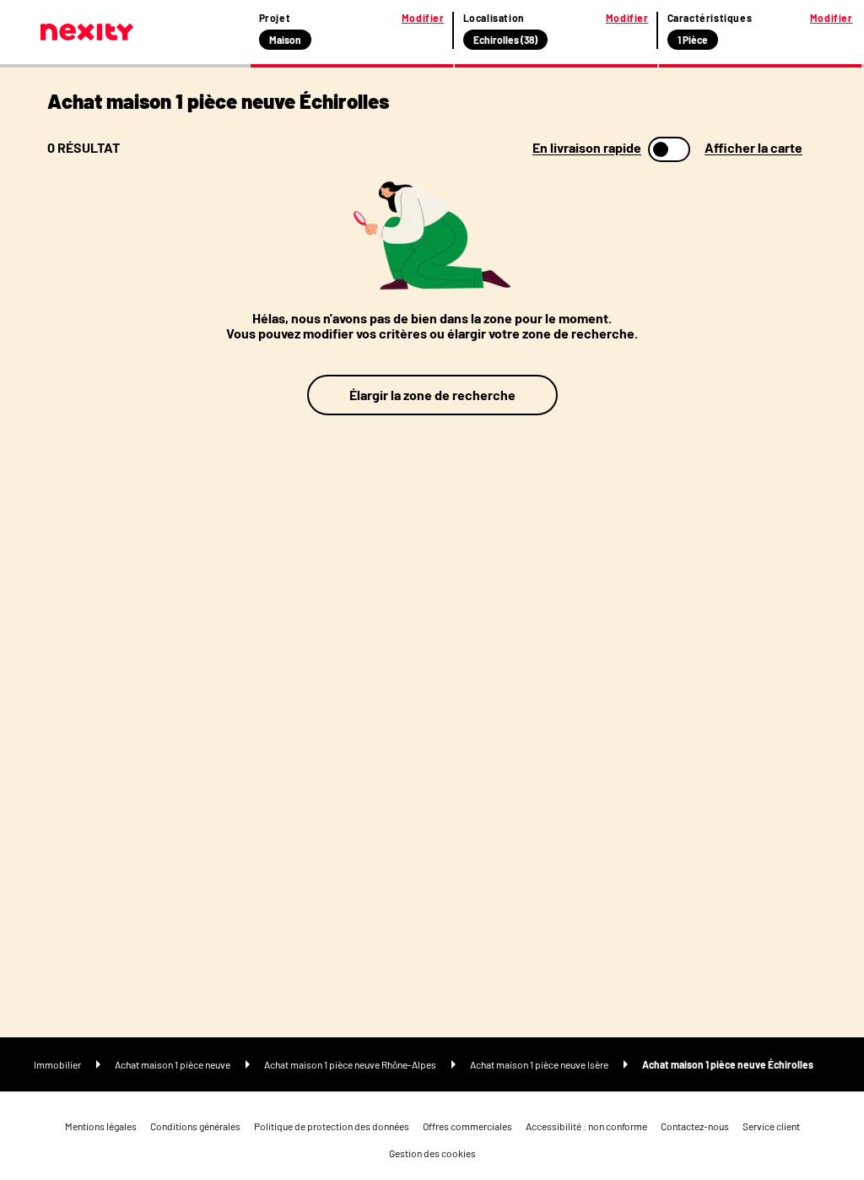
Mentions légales (101, 1126)
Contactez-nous (695, 1126)
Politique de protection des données (331, 1126)
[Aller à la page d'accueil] (86, 32)
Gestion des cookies (432, 1153)
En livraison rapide (586, 147)
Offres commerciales (467, 1126)
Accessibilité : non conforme (586, 1126)
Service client (771, 1126)
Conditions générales (195, 1126)
